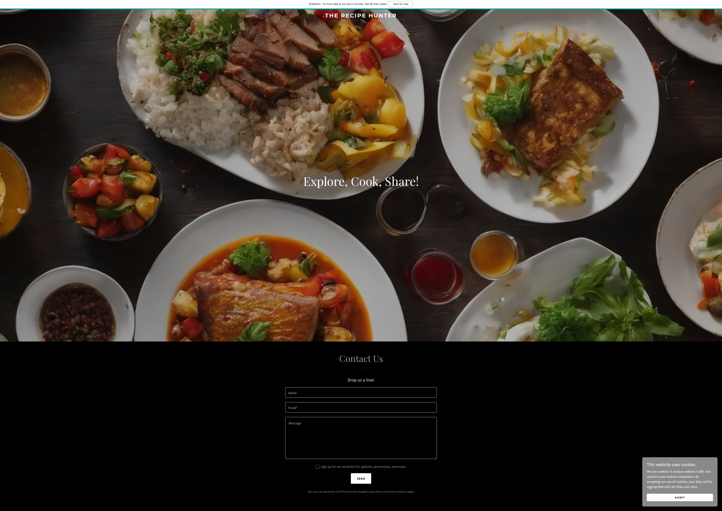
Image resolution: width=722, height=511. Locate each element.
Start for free (400, 4)
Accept (680, 497)
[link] (361, 16)
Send (361, 478)
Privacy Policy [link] (374, 491)
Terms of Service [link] (397, 491)
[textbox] (361, 392)
